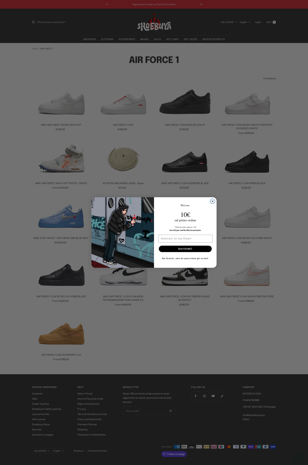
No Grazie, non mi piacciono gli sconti (185, 258)
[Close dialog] (212, 201)
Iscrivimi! (185, 248)
